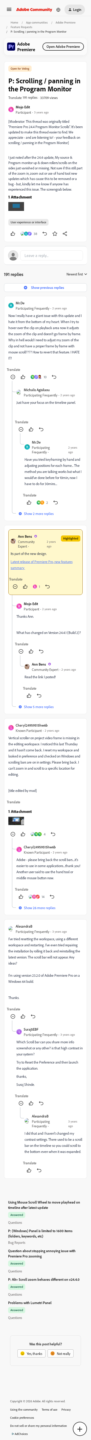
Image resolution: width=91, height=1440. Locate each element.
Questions (15, 1222)
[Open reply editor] (45, 255)
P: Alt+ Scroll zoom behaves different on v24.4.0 (44, 1279)
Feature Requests (21, 27)
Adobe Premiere (66, 22)
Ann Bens (25, 536)
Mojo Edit (23, 107)
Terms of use (49, 1409)
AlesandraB (24, 926)
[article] (45, 340)
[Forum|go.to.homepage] (34, 9)
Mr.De (20, 303)
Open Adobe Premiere (63, 46)
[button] (9, 11)
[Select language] (58, 10)
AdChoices (21, 1434)
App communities (37, 22)
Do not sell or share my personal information (38, 1426)
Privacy (66, 1409)
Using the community (24, 1409)
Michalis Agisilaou (37, 390)
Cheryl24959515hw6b (32, 725)
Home (14, 22)
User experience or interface (28, 222)
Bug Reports (16, 1242)
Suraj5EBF (31, 1029)
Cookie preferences (22, 1417)
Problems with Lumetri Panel (30, 1303)
